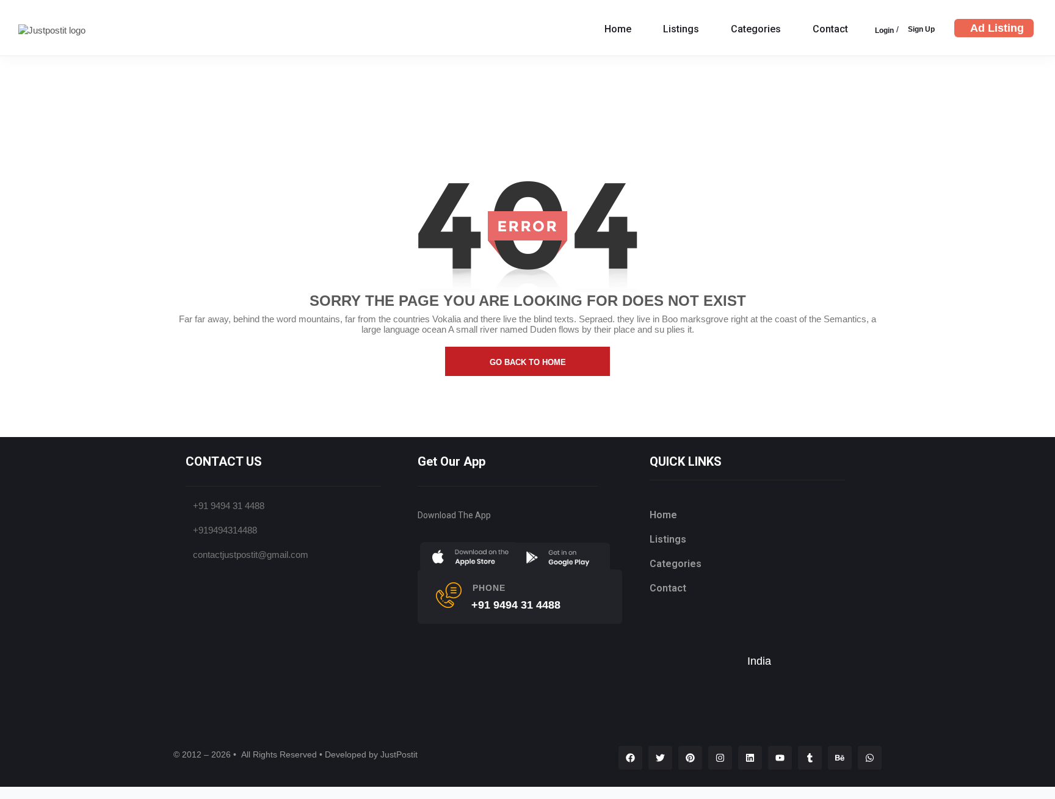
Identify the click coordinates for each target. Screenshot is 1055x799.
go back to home (528, 362)
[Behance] (840, 758)
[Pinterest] (690, 758)
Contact (830, 29)
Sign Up (921, 29)
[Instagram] (720, 758)
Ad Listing (997, 28)
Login (884, 30)
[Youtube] (780, 758)
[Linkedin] (750, 758)
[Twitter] (660, 758)
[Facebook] (630, 758)
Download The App (454, 515)
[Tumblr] (810, 758)
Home (617, 29)
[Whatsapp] (870, 758)
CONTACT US (224, 461)
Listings (681, 29)
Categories (756, 29)
